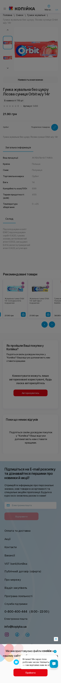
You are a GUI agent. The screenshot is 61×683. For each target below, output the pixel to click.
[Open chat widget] (54, 664)
